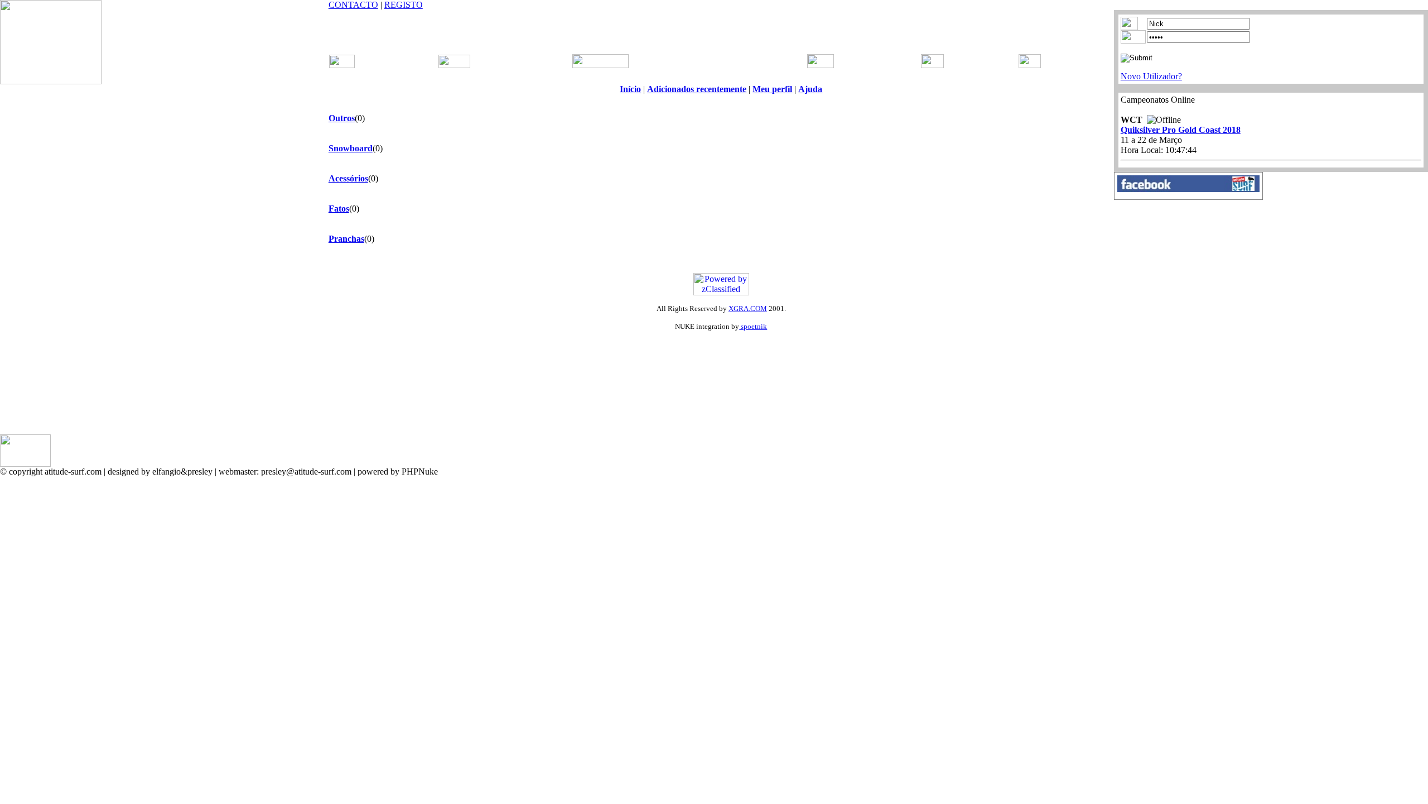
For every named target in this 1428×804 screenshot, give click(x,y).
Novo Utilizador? (1151, 76)
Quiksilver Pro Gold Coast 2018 (1181, 130)
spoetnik (753, 326)
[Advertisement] (721, 27)
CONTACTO (353, 4)
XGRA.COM (748, 308)
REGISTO (403, 4)
